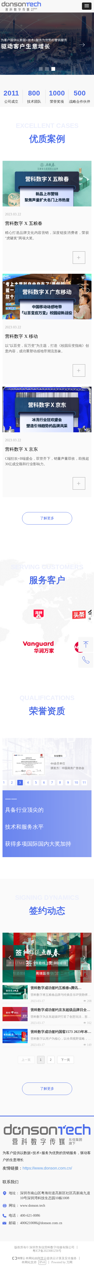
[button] (86, 6)
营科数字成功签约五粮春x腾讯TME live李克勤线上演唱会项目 (55, 988)
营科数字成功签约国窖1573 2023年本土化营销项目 (61, 1032)
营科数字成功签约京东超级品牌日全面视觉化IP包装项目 (60, 1010)
